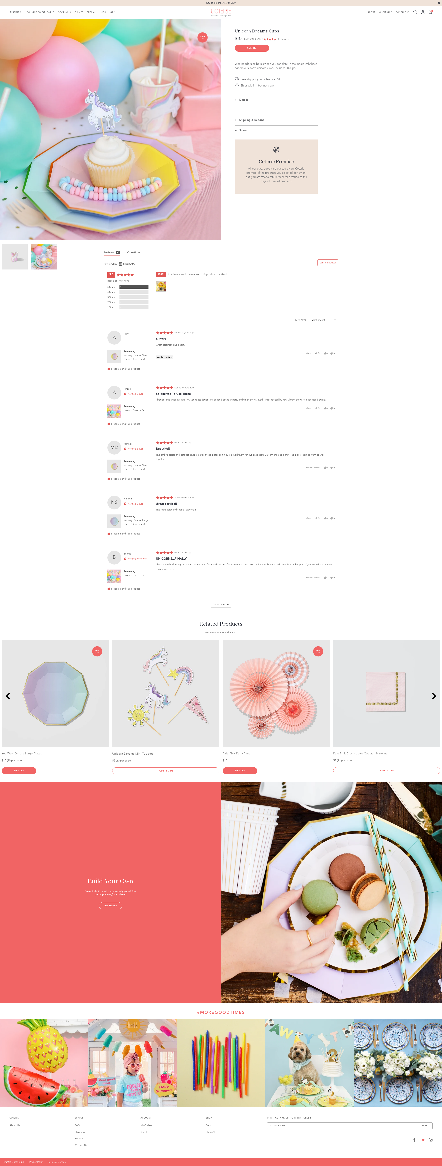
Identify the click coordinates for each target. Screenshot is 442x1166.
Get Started (110, 905)
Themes (79, 12)
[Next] (433, 696)
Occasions (64, 12)
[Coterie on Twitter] (423, 1140)
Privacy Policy (36, 1162)
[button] (276, 39)
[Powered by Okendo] (119, 264)
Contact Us (402, 12)
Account (146, 1118)
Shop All (92, 12)
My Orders (146, 1125)
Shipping (80, 1132)
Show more (219, 604)
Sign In (144, 1132)
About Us (14, 1125)
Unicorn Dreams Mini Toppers (132, 754)
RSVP (425, 1126)
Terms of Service (57, 1162)
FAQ (77, 1125)
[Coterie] (221, 12)
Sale (112, 12)
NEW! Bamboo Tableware (39, 12)
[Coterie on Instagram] (430, 1140)
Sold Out (252, 48)
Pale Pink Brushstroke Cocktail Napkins (360, 753)
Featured (15, 12)
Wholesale (385, 12)
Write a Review (328, 263)
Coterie (14, 1118)
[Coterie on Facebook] (414, 1140)
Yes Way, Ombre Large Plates (22, 753)
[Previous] (9, 696)
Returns (79, 1139)
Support (80, 1118)
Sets (208, 1125)
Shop (209, 1118)
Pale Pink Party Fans (236, 753)
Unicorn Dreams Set (134, 410)
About (371, 12)
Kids (103, 12)
